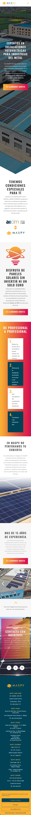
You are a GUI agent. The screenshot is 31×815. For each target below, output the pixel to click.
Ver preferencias (15, 809)
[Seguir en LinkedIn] (22, 668)
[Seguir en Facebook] (9, 668)
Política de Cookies (9, 812)
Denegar (15, 804)
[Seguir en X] (15, 668)
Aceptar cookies (15, 800)
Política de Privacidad (20, 812)
